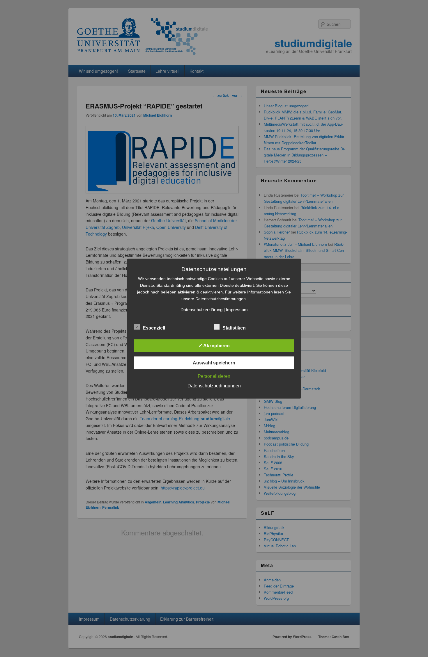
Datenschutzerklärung (201, 309)
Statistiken (234, 327)
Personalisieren (214, 375)
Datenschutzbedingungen (214, 385)
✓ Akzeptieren (214, 345)
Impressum (237, 309)
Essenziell (154, 327)
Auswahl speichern (214, 362)
